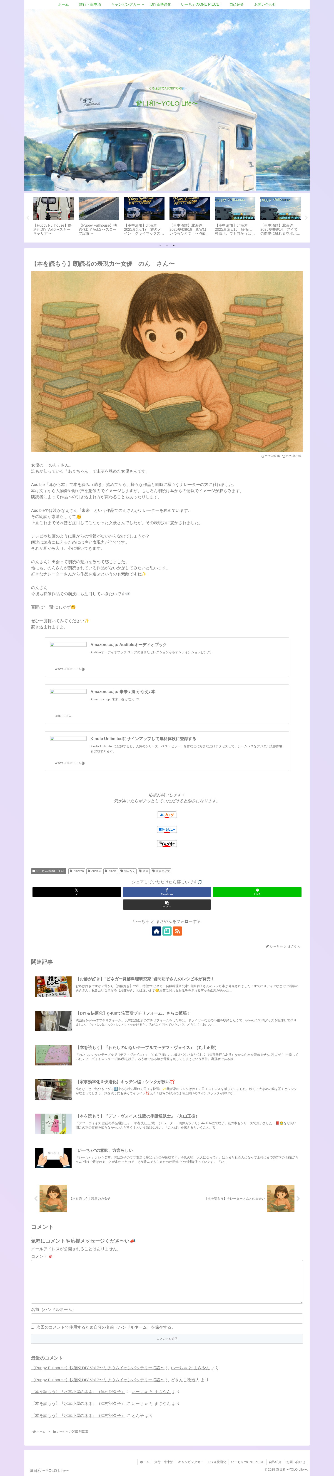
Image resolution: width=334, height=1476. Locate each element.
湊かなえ (129, 871)
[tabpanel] (53, 217)
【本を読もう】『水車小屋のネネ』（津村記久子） (78, 1391)
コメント (42, 1256)
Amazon (79, 871)
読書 (145, 871)
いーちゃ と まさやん (190, 1368)
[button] (167, 904)
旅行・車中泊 (163, 1462)
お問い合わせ (295, 1462)
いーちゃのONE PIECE (50, 871)
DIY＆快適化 (217, 1462)
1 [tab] (160, 245)
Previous (27, 217)
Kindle (113, 871)
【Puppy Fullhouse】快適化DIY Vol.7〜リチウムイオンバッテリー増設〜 (98, 1368)
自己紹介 (275, 1462)
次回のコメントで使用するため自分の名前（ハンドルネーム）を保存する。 (105, 1327)
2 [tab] (167, 245)
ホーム (145, 1462)
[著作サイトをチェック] (156, 931)
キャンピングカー (191, 1462)
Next (306, 217)
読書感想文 (163, 871)
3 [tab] (174, 245)
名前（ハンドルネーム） (53, 1309)
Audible (96, 871)
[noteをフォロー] (167, 931)
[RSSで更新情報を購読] (177, 931)
